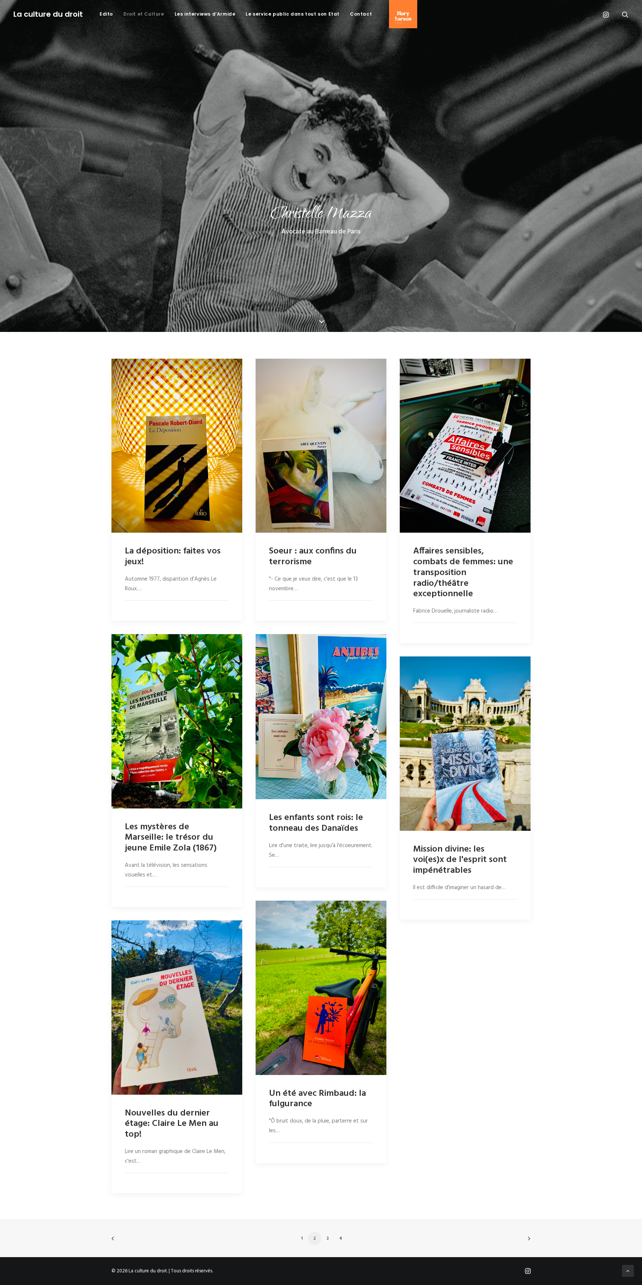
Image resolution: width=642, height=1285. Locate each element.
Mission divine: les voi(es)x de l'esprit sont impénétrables (460, 860)
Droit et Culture (143, 14)
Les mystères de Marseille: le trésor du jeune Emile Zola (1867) (171, 838)
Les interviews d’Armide (205, 14)
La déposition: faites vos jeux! (173, 556)
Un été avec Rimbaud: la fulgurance (317, 1099)
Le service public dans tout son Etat (293, 14)
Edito (106, 14)
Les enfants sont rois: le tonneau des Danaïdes (316, 823)
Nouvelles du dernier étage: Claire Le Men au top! (171, 1124)
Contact (361, 14)
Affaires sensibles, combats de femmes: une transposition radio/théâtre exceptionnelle (463, 572)
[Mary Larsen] (400, 14)
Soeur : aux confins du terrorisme (313, 556)
